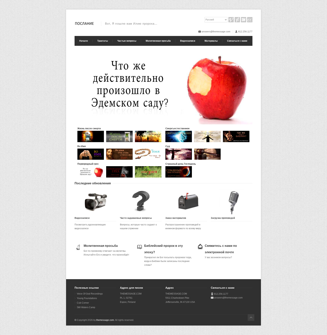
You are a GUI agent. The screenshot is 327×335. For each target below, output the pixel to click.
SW (243, 19)
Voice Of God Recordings (90, 293)
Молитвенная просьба (158, 41)
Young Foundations (87, 298)
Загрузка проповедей (223, 218)
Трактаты (102, 41)
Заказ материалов (175, 218)
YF (237, 19)
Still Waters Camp (86, 307)
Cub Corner (83, 303)
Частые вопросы (126, 41)
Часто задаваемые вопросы (136, 218)
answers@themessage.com (216, 31)
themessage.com (105, 320)
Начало (83, 41)
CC (249, 19)
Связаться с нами (237, 41)
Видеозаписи (187, 41)
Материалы (211, 41)
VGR (231, 19)
